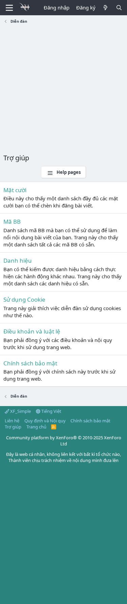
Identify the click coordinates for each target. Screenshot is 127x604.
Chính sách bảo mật (30, 363)
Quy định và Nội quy (45, 421)
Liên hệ (12, 421)
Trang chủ (36, 427)
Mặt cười (14, 190)
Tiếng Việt (50, 411)
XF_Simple (20, 411)
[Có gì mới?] (105, 7)
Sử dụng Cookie (24, 299)
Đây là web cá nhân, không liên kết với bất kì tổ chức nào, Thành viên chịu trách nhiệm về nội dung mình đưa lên (63, 457)
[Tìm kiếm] (119, 7)
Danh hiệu (17, 260)
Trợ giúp (13, 427)
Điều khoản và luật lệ (31, 331)
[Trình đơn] (9, 8)
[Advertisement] (63, 89)
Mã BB (12, 221)
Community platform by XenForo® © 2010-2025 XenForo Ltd (63, 441)
